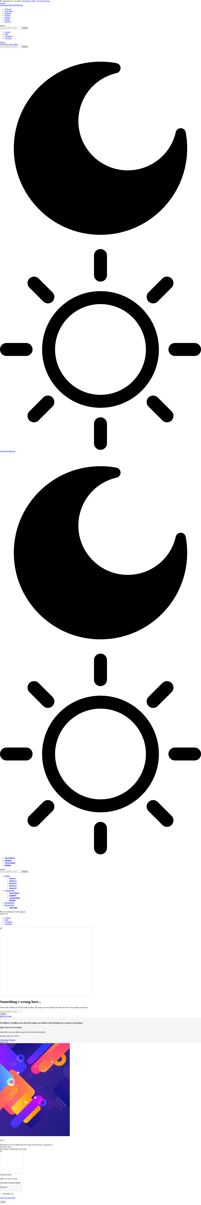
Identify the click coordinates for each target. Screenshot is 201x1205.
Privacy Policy (31, 1)
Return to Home (6, 1016)
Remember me (7, 1194)
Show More (13, 44)
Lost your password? (7, 1198)
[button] (2, 3)
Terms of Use (45, 1)
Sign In (22, 912)
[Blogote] (11, 5)
